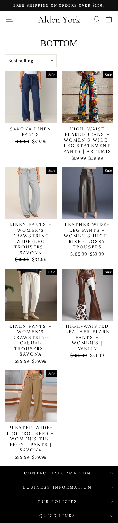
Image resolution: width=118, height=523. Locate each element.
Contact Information (57, 473)
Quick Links (57, 515)
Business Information (57, 487)
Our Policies (58, 501)
